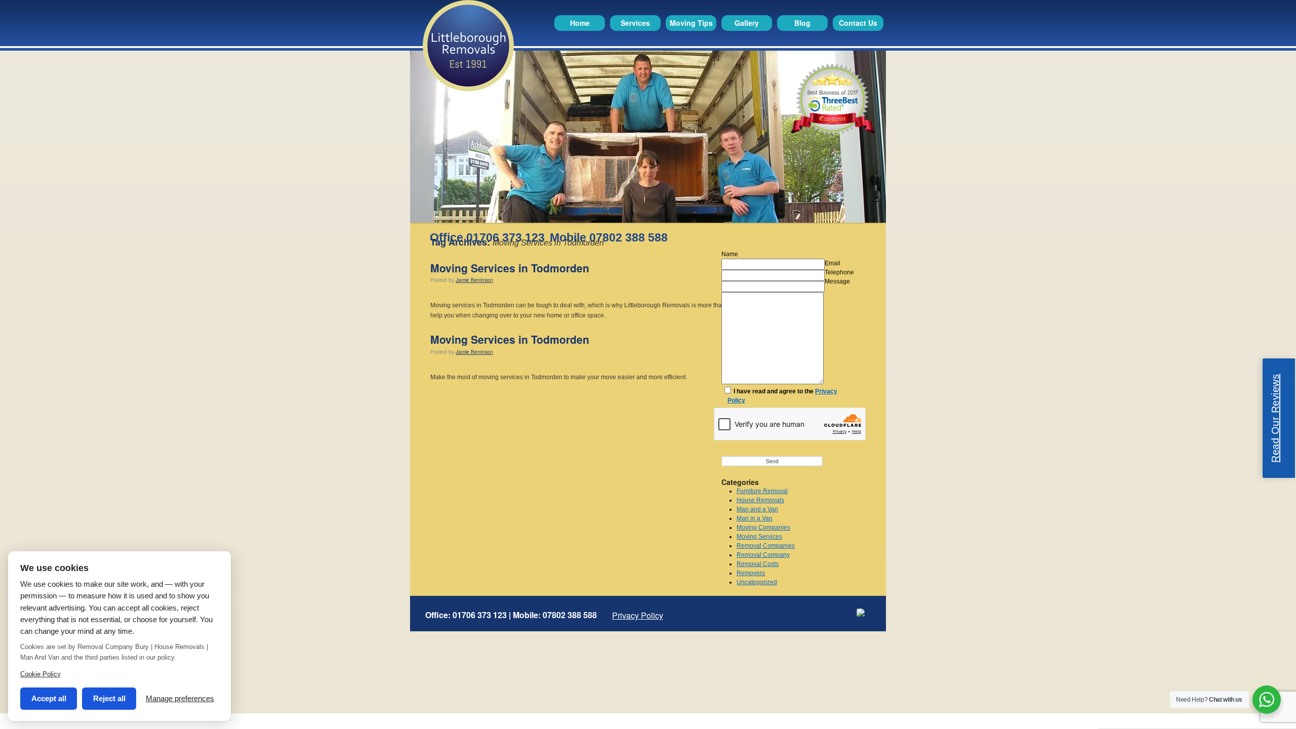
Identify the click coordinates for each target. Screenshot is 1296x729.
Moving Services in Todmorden (509, 267)
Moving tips (691, 23)
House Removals (760, 500)
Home (580, 23)
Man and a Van (757, 509)
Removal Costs (758, 564)
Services (635, 23)
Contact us (858, 23)
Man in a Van (755, 518)
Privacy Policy (637, 616)
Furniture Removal (762, 491)
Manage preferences (180, 698)
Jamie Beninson (474, 280)
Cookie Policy (40, 674)
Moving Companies (763, 527)
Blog (802, 23)
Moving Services (759, 536)
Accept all (48, 698)
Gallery (747, 23)
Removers (751, 573)
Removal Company (763, 554)
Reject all (109, 698)
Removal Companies (766, 545)
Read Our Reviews (1275, 418)
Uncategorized (757, 582)
